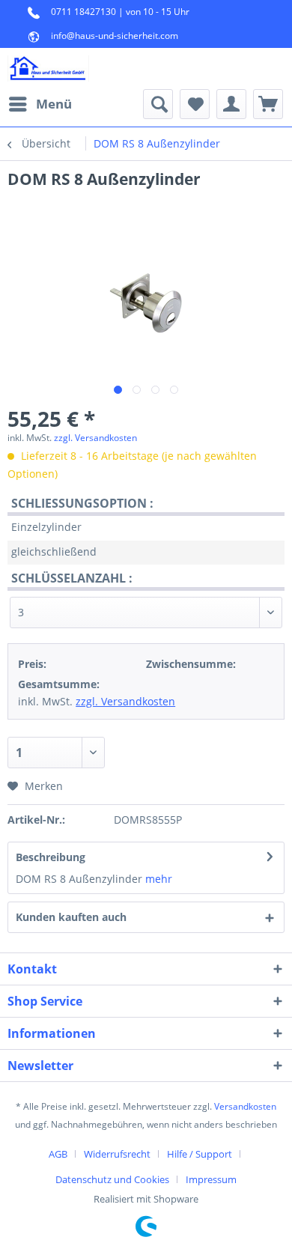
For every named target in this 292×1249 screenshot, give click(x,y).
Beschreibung (50, 857)
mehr (158, 879)
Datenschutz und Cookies (112, 1179)
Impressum (211, 1179)
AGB (58, 1154)
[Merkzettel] (195, 104)
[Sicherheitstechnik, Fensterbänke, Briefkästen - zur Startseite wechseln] (48, 68)
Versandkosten (245, 1106)
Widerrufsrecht (117, 1154)
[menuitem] (39, 104)
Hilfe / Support (199, 1154)
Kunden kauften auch (71, 917)
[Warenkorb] (268, 104)
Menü (54, 103)
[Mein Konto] (231, 104)
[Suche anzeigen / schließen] (158, 104)
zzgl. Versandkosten (95, 437)
